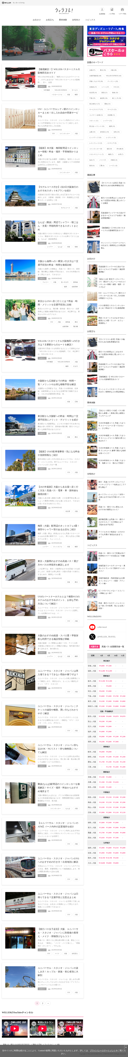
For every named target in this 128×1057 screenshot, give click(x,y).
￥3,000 (109, 691)
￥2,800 (109, 726)
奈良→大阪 (92, 787)
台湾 (120, 154)
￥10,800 (102, 863)
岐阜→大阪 (92, 752)
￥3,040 (109, 822)
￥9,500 (115, 858)
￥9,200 (101, 721)
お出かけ (37, 20)
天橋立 (114, 160)
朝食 (76, 247)
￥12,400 (102, 671)
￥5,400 (109, 721)
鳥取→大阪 (92, 797)
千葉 (92, 98)
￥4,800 (101, 696)
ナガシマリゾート (96, 154)
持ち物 (120, 149)
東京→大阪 (92, 701)
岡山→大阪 (92, 807)
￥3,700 (101, 833)
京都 (92, 70)
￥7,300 (115, 838)
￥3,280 (115, 797)
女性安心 (75, 953)
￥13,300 (102, 681)
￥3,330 (109, 797)
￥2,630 (115, 782)
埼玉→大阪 (92, 691)
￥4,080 (115, 833)
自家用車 (75, 287)
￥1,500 (109, 762)
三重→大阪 (92, 767)
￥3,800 (101, 822)
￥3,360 (115, 757)
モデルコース (65, 208)
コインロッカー (65, 133)
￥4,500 (122, 827)
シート (105, 87)
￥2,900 (109, 777)
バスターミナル (57, 94)
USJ (53, 133)
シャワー (50, 247)
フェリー (45, 282)
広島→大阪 (92, 812)
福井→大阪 (92, 731)
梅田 (76, 94)
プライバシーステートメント (103, 1051)
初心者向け (94, 104)
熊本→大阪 (92, 858)
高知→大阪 (92, 838)
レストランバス (95, 143)
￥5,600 (109, 742)
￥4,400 (122, 848)
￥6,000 (109, 686)
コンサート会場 (96, 115)
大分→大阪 (92, 863)
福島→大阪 (92, 671)
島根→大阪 (92, 802)
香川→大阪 (92, 827)
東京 (76, 322)
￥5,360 (122, 696)
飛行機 (75, 326)
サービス (75, 90)
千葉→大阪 (92, 696)
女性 (117, 132)
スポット (93, 121)
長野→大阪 (92, 742)
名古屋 (68, 511)
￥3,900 (101, 812)
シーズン (113, 165)
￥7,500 (109, 666)
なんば (60, 247)
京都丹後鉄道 (95, 76)
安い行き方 (64, 282)
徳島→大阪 (92, 822)
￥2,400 (115, 767)
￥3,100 (101, 777)
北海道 (93, 87)
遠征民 (103, 98)
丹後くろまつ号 (96, 81)
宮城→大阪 (92, 666)
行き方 (75, 366)
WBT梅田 (47, 90)
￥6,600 (109, 716)
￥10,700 (102, 858)
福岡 (65, 287)
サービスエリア (96, 109)
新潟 (91, 165)
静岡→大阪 (92, 757)
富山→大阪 (92, 721)
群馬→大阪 (92, 686)
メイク (57, 953)
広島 (76, 402)
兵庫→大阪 (92, 782)
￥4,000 (101, 726)
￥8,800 (109, 863)
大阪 (68, 94)
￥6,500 (101, 742)
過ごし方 (116, 98)
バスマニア (111, 143)
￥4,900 (109, 853)
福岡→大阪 (92, 848)
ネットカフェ (57, 547)
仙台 (91, 160)
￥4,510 (115, 848)
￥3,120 (115, 812)
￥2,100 (115, 762)
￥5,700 (115, 696)
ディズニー (113, 81)
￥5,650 (101, 838)
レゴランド (111, 137)
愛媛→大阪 (92, 833)
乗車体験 (63, 20)
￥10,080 (102, 716)
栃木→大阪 (92, 681)
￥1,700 (101, 762)
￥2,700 (109, 767)
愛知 (107, 104)
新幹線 (75, 282)
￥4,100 (101, 701)
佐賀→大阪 (92, 853)
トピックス (90, 20)
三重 (101, 165)
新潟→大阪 (92, 716)
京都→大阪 (92, 777)
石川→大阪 (92, 726)
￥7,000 (115, 742)
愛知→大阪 (92, 762)
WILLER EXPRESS (61, 90)
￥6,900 (101, 736)
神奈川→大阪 (93, 706)
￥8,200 (101, 691)
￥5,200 (101, 706)
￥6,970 (115, 716)
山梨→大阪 (92, 736)
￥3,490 (109, 757)
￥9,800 (101, 666)
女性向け (76, 20)
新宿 (104, 92)
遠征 (109, 149)
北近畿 (111, 115)
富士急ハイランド (96, 126)
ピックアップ (95, 137)
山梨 (92, 132)
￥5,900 (101, 848)
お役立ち (50, 20)
